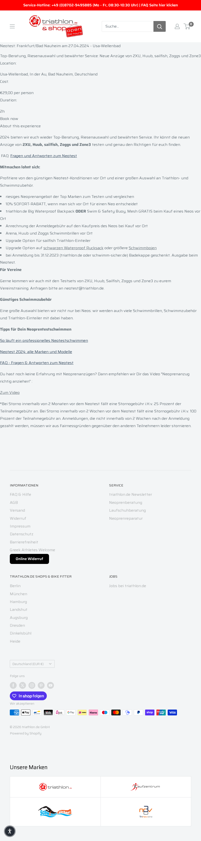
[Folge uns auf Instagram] (31, 685)
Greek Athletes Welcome (32, 550)
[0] (187, 26)
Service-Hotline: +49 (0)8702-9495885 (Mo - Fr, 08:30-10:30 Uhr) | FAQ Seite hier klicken (100, 5)
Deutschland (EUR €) (28, 664)
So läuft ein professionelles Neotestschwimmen (44, 340)
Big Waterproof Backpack (51, 211)
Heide (15, 641)
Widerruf (18, 518)
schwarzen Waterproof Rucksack (73, 248)
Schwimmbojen (143, 248)
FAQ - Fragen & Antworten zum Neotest (37, 363)
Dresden (17, 625)
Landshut (18, 609)
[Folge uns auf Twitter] (22, 685)
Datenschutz (21, 534)
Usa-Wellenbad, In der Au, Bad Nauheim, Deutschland (49, 74)
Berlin (15, 586)
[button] (10, 831)
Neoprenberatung (125, 502)
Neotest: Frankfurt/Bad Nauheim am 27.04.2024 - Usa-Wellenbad (60, 46)
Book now (9, 119)
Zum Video (10, 392)
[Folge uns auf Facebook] (13, 685)
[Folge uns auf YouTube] (50, 685)
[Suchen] (159, 26)
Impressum (20, 526)
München (18, 594)
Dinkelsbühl (20, 633)
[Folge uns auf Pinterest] (41, 685)
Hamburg (18, 602)
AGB (14, 502)
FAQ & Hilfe (20, 494)
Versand (17, 510)
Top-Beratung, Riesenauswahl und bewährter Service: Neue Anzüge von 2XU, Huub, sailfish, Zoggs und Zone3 (100, 56)
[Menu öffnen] (12, 26)
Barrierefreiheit (24, 542)
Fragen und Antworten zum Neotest (43, 156)
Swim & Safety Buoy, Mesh (112, 211)
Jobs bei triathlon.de (127, 586)
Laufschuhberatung (127, 510)
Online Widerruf (29, 559)
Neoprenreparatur (126, 518)
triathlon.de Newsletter (130, 494)
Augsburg (19, 618)
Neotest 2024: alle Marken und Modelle (36, 352)
